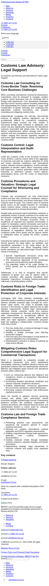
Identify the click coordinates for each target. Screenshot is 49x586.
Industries (10, 12)
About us (9, 8)
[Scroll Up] (2, 584)
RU (12, 42)
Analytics (9, 17)
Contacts (9, 19)
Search (4, 559)
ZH (12, 44)
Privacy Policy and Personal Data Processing (20, 552)
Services (9, 10)
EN (7, 38)
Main (8, 6)
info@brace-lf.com (8, 482)
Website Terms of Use (10, 548)
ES (11, 46)
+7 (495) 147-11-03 (9, 495)
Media (8, 15)
